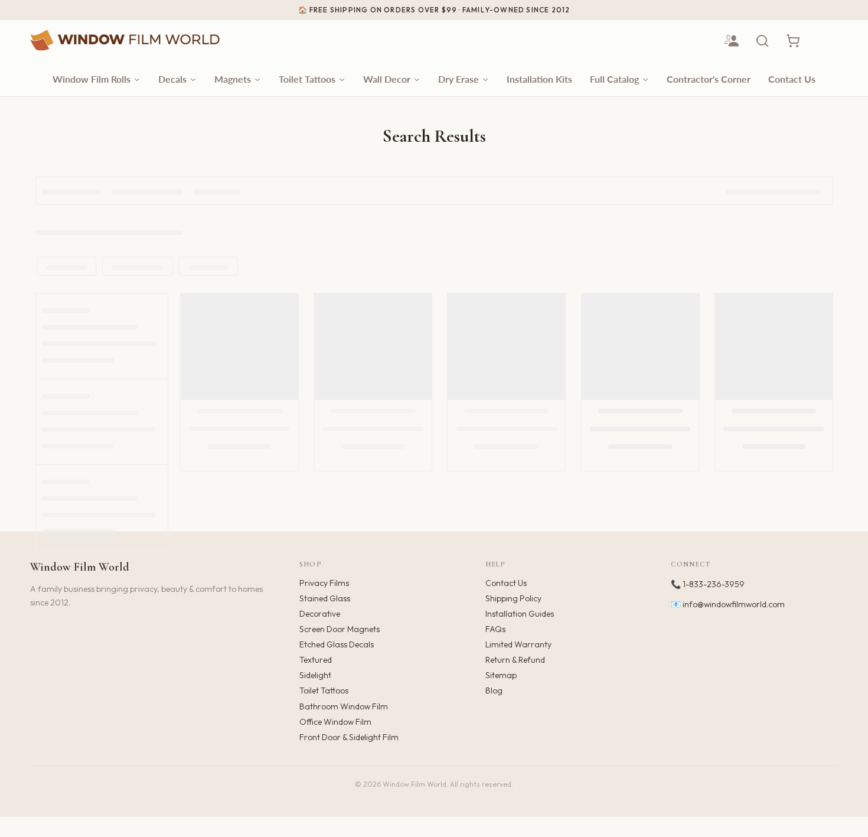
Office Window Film (335, 722)
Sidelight (315, 675)
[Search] (762, 40)
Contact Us (506, 583)
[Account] (731, 40)
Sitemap (501, 675)
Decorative (319, 613)
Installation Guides (519, 613)
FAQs (495, 629)
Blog (493, 690)
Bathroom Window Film (343, 706)
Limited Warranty (518, 644)
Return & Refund (515, 660)
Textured (315, 660)
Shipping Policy (513, 598)
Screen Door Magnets (339, 629)
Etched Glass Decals (336, 644)
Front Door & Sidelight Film (349, 737)
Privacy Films (324, 583)
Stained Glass (324, 598)
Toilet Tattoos (323, 690)
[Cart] (793, 40)
